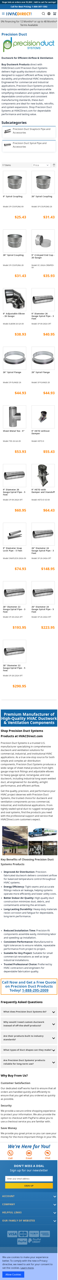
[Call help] (10, 1154)
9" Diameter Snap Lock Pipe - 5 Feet (12, 549)
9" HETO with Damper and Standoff (43, 490)
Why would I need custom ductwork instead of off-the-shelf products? (23, 1023)
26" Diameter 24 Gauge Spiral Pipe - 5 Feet (43, 609)
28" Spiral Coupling (13, 255)
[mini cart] (55, 13)
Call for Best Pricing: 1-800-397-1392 (29, 6)
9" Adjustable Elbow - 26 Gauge (14, 314)
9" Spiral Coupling (12, 196)
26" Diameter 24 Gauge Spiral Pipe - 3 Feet (43, 551)
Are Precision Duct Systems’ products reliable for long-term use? (24, 1062)
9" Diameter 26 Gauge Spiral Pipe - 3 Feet (43, 316)
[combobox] (43, 13)
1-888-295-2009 (35, 990)
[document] (29, 1266)
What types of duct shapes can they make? (27, 1049)
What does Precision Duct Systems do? (24, 1011)
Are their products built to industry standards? (23, 1037)
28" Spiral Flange (41, 372)
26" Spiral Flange (12, 372)
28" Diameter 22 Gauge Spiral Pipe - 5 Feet (14, 668)
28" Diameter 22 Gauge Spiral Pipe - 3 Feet (14, 609)
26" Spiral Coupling (42, 196)
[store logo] (19, 13)
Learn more (27, 1267)
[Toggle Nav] (3, 13)
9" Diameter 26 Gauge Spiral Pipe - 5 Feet (14, 492)
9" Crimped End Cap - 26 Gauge (43, 256)
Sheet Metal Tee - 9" (14, 431)
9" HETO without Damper (41, 432)
